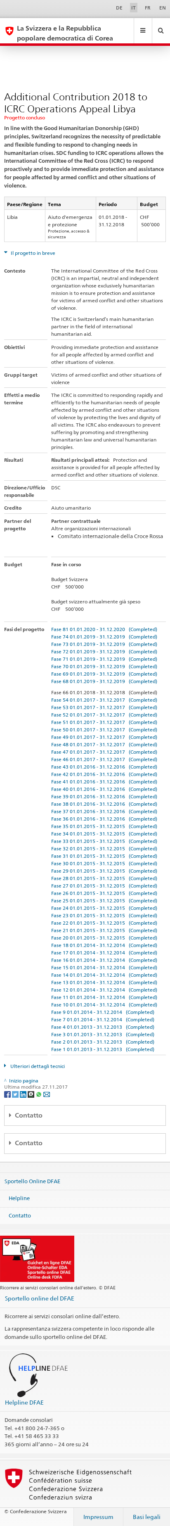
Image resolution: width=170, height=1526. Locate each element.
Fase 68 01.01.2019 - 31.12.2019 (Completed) (104, 681)
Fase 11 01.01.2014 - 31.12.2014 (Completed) (104, 997)
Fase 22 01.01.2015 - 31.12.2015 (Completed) (104, 923)
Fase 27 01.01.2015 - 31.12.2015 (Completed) (104, 885)
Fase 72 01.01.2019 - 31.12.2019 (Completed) (104, 651)
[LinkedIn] (24, 1094)
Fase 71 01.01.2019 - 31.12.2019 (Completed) (104, 659)
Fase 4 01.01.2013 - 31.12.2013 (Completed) (102, 1027)
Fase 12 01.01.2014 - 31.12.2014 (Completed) (104, 989)
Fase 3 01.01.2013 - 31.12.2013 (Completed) (102, 1034)
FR (148, 8)
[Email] (46, 1094)
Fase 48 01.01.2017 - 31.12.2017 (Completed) (104, 744)
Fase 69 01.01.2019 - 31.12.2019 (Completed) (104, 673)
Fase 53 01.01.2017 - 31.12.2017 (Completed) (104, 707)
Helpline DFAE (24, 1402)
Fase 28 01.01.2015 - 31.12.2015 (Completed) (104, 878)
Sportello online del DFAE (39, 1298)
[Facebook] (8, 1094)
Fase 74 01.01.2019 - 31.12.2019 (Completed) (104, 636)
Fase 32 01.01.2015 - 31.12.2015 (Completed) (104, 848)
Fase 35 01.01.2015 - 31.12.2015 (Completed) (104, 826)
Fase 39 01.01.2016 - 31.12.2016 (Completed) (104, 796)
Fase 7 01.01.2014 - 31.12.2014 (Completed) (102, 1019)
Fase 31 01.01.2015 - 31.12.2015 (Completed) (104, 856)
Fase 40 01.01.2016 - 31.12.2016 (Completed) (104, 789)
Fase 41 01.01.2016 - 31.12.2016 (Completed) (104, 781)
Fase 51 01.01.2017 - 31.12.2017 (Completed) (104, 722)
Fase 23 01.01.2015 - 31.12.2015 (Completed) (104, 915)
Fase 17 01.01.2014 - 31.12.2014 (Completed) (104, 952)
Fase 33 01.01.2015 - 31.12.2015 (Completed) (104, 841)
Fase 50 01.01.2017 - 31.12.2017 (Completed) (104, 729)
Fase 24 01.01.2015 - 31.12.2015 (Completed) (104, 908)
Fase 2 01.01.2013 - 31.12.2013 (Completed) (102, 1041)
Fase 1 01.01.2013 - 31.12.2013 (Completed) (102, 1049)
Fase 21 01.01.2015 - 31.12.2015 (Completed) (104, 930)
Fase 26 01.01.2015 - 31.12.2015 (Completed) (104, 893)
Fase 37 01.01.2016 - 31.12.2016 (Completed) (104, 811)
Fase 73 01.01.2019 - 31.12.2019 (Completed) (104, 644)
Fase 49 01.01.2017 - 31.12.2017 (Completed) (104, 737)
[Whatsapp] (39, 1094)
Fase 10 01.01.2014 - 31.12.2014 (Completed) (104, 1004)
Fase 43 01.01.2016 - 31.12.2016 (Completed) (104, 766)
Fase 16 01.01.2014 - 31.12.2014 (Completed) (104, 960)
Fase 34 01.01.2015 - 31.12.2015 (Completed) (104, 833)
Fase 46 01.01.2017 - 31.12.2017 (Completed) (104, 759)
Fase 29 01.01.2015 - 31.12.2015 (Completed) (104, 870)
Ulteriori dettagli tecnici (37, 1066)
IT (133, 8)
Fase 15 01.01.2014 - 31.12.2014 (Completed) (104, 967)
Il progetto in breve (32, 253)
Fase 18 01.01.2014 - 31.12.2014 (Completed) (104, 945)
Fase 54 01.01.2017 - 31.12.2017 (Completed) (104, 699)
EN (162, 8)
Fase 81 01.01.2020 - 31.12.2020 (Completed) (104, 629)
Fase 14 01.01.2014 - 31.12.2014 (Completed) (104, 975)
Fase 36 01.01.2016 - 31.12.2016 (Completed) (104, 818)
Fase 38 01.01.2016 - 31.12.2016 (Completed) (104, 804)
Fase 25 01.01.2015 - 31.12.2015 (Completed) (104, 900)
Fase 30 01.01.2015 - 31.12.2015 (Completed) (104, 863)
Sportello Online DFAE (32, 1180)
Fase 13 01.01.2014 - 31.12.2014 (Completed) (104, 982)
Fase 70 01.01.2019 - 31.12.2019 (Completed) (104, 666)
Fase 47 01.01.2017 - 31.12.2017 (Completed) (104, 752)
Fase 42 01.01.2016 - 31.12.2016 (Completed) (104, 774)
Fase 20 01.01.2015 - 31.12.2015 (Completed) (104, 937)
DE (119, 8)
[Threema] (31, 1094)
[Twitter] (16, 1094)
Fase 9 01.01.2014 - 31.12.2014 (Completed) (102, 1012)
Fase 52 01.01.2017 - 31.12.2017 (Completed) (104, 714)
